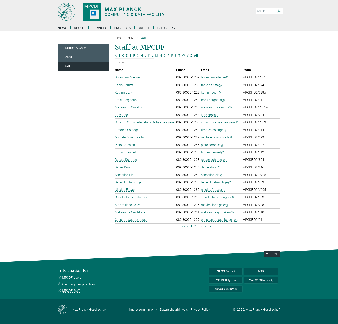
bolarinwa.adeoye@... (216, 77)
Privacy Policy (200, 309)
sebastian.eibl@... (213, 175)
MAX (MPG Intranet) (261, 280)
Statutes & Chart (75, 48)
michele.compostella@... (218, 137)
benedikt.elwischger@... (217, 182)
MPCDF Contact (226, 271)
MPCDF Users (71, 277)
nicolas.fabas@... (213, 190)
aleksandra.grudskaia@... (218, 212)
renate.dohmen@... (214, 160)
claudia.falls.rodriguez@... (219, 197)
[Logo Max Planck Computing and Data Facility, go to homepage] (131, 12)
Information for (73, 270)
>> (209, 226)
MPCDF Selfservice (226, 288)
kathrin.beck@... (212, 92)
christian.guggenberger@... (219, 220)
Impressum (137, 309)
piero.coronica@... (213, 145)
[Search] (279, 11)
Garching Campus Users (79, 284)
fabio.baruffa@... (212, 85)
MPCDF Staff (71, 291)
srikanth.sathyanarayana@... (221, 122)
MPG (261, 271)
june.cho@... (209, 115)
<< (183, 226)
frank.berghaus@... (214, 100)
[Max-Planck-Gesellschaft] (65, 309)
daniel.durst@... (212, 167)
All (196, 55)
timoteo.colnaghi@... (215, 130)
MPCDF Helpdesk (226, 280)
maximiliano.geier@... (216, 205)
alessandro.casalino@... (217, 107)
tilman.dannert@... (214, 152)
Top (275, 254)
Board (67, 57)
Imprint (152, 309)
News (62, 27)
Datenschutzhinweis (174, 309)
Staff (66, 66)
